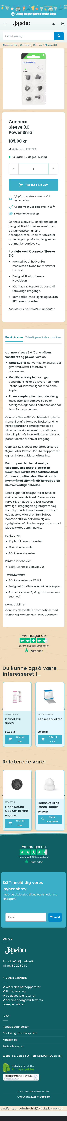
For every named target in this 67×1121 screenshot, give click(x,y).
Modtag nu (33, 592)
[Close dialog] (60, 526)
